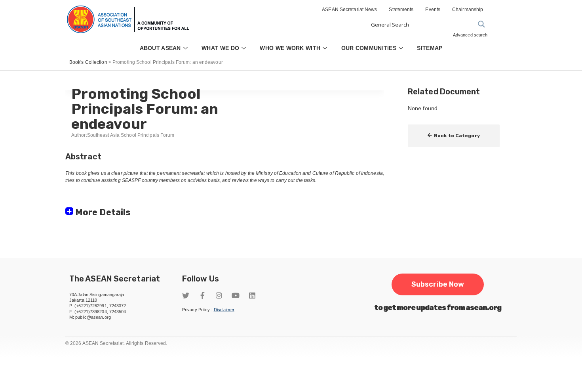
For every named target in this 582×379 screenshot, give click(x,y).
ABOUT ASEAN (160, 48)
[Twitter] (185, 295)
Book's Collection (88, 62)
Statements (401, 9)
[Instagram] (219, 295)
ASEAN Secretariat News (349, 9)
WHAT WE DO (220, 48)
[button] (454, 135)
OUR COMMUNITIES (369, 48)
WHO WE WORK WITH (290, 48)
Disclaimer (224, 309)
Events (432, 9)
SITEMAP (429, 48)
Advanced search (470, 35)
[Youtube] (235, 295)
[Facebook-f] (202, 295)
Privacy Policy (196, 309)
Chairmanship (467, 9)
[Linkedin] (252, 295)
